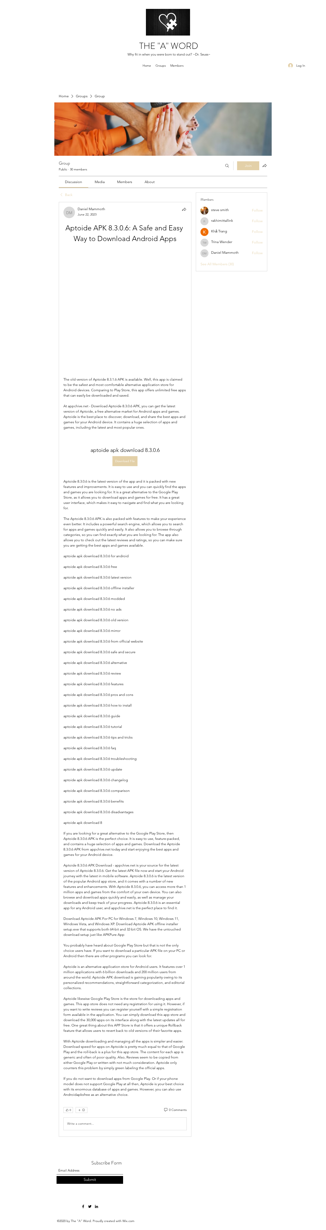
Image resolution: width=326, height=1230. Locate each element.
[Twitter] (90, 1088)
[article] (125, 610)
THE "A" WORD (168, 46)
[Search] (227, 165)
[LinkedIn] (96, 1088)
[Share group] (264, 165)
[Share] (184, 209)
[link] (73, 182)
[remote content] (125, 251)
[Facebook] (83, 1088)
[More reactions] (81, 992)
